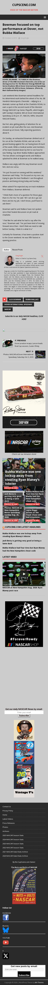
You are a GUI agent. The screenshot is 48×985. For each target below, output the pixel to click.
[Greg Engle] (9, 264)
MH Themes (39, 982)
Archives (6, 831)
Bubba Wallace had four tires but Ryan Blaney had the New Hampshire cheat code (35, 496)
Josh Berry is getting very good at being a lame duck (12, 497)
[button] (44, 17)
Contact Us (7, 806)
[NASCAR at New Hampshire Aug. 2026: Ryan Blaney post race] (24, 574)
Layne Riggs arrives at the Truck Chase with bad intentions (34, 513)
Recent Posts (17, 250)
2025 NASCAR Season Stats (13, 835)
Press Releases (9, 823)
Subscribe (24, 716)
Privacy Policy (8, 811)
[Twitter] (42, 256)
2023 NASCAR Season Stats (13, 843)
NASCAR (7, 309)
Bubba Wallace (32, 299)
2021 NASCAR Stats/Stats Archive (15, 852)
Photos (5, 827)
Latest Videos (8, 819)
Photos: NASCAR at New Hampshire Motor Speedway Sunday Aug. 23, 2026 (13, 512)
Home (5, 815)
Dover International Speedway (18, 304)
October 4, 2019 (11, 38)
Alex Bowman (15, 299)
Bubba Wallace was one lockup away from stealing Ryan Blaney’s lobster (23, 477)
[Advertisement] (24, 680)
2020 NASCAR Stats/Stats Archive (15, 856)
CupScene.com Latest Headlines (22, 527)
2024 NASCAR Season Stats (13, 839)
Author (6, 250)
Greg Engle (24, 38)
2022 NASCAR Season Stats (13, 847)
